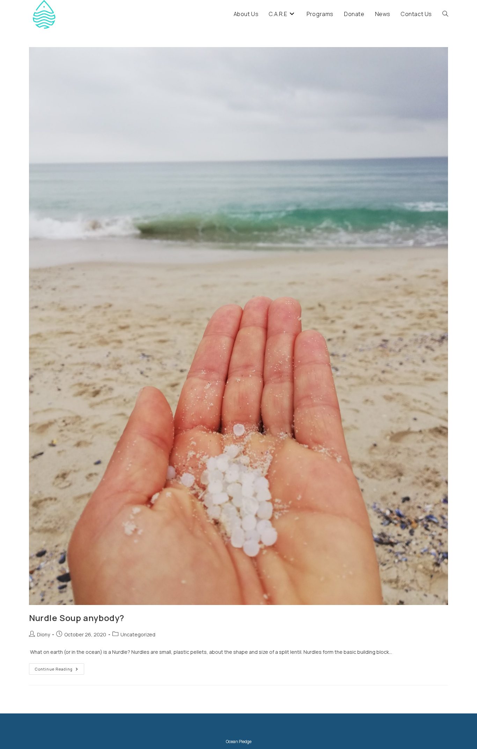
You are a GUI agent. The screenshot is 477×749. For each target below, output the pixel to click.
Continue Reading (59, 670)
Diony (43, 634)
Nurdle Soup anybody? (76, 617)
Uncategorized (137, 634)
